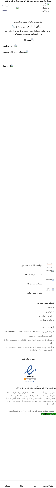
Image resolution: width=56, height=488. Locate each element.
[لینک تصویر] (10, 46)
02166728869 (23, 332)
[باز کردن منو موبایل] (53, 7)
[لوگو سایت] (45, 8)
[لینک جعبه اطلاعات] (28, 293)
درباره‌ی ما (48, 312)
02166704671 (36, 332)
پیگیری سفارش (46, 320)
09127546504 (9, 332)
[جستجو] (20, 7)
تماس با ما (48, 307)
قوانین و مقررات (45, 316)
